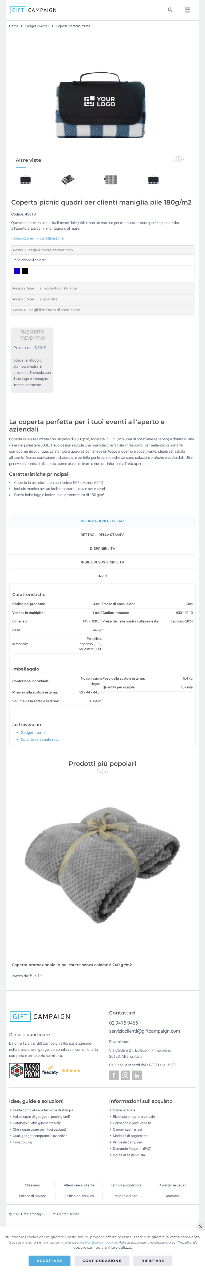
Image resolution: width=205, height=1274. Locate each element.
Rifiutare (152, 1261)
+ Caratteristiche (50, 238)
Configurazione (102, 1261)
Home (13, 26)
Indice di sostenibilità (102, 562)
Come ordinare (124, 1110)
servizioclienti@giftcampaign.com (144, 1031)
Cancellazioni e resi (127, 1129)
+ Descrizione (22, 238)
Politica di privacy (32, 1196)
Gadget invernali (37, 26)
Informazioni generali (102, 521)
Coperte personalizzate (73, 26)
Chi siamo (32, 1185)
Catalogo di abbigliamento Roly (37, 1123)
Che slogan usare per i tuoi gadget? (39, 1129)
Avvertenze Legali (172, 1185)
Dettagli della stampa (102, 535)
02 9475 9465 (123, 1023)
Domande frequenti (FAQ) (132, 1148)
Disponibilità (102, 549)
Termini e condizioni (126, 1185)
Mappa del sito (126, 1196)
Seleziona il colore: (30, 260)
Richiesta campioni (127, 1142)
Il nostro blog (22, 1142)
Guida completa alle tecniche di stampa (43, 1110)
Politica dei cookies (79, 1196)
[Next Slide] (181, 159)
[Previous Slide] (175, 159)
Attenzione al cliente (79, 1185)
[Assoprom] (25, 1070)
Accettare (49, 1261)
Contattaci (172, 1196)
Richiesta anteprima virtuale (134, 1116)
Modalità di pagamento (130, 1136)
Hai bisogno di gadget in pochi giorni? (41, 1116)
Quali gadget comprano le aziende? (40, 1136)
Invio (102, 576)
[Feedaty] (61, 1070)
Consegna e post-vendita (132, 1123)
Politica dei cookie (101, 1242)
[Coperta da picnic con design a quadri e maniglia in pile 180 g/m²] (101, 93)
